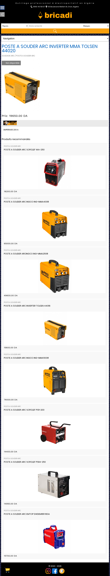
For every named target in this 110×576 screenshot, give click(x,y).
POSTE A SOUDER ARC (12, 146)
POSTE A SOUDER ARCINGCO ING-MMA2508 (26, 253)
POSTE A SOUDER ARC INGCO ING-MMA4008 (26, 201)
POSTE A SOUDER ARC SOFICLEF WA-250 (24, 149)
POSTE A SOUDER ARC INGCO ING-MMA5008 (26, 357)
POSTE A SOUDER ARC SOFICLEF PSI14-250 (25, 461)
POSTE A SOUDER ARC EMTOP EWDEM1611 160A (27, 514)
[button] (38, 60)
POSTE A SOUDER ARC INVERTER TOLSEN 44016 (27, 305)
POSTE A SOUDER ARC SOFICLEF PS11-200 (24, 409)
